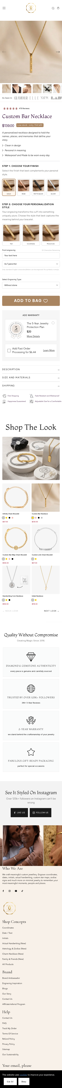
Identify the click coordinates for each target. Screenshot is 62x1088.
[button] (58, 52)
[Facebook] (3, 890)
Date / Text (7, 933)
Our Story (6, 994)
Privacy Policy (8, 1044)
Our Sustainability (10, 1055)
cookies (23, 1074)
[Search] (53, 8)
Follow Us (42, 812)
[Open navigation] (4, 8)
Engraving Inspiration (12, 983)
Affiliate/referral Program (13, 1004)
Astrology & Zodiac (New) (14, 949)
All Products (7, 964)
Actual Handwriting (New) (14, 944)
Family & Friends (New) (13, 959)
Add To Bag (28, 300)
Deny (23, 1082)
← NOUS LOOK (10, 611)
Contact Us (7, 999)
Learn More (49, 350)
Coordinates (8, 928)
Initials (5, 938)
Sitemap (6, 1049)
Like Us (21, 812)
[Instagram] (10, 890)
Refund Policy (8, 1039)
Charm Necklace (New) (12, 954)
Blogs (5, 989)
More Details (33, 336)
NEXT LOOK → (51, 611)
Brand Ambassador (11, 978)
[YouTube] (16, 890)
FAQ (4, 1023)
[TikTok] (22, 890)
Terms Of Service (10, 1034)
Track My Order (9, 1029)
